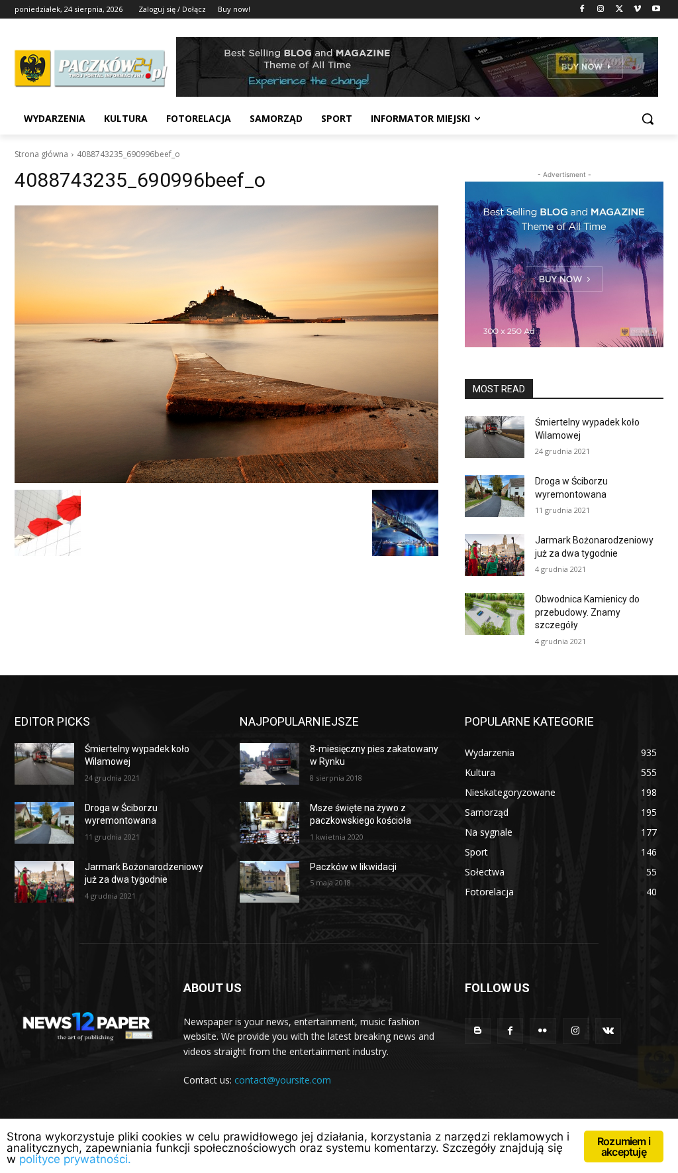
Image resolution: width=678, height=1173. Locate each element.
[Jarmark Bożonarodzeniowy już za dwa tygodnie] (494, 555)
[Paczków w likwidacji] (269, 882)
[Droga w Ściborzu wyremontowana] (494, 496)
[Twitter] (619, 9)
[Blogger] (478, 1031)
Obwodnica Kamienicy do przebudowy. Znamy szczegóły (587, 612)
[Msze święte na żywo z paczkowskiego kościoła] (269, 823)
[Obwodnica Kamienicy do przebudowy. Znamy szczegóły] (494, 614)
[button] (647, 119)
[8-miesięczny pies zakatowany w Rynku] (269, 764)
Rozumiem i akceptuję (623, 1146)
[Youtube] (655, 9)
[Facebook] (582, 9)
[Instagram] (600, 9)
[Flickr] (543, 1031)
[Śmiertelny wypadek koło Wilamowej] (494, 437)
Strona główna (41, 154)
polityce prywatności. (75, 1159)
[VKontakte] (608, 1031)
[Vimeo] (637, 9)
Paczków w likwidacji (353, 867)
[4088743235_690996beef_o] (226, 344)
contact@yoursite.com (282, 1080)
